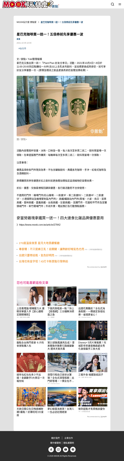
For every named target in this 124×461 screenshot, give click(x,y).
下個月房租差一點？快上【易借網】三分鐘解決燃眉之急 (60, 311)
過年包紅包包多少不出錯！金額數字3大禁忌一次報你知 (31, 377)
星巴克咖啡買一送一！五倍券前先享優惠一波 (62, 22)
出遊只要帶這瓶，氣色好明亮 (36, 255)
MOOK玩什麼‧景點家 (26, 22)
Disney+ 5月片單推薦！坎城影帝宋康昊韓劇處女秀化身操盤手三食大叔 (92, 345)
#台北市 (22, 48)
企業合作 (68, 438)
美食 (18, 39)
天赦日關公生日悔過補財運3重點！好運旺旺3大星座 (30, 412)
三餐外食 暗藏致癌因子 (90, 374)
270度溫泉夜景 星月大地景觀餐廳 (39, 243)
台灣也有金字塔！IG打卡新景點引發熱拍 (43, 261)
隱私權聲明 (68, 443)
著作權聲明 (55, 443)
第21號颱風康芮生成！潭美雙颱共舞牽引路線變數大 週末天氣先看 (60, 345)
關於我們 (55, 438)
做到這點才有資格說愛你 (91, 409)
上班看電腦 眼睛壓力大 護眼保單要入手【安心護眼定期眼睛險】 (30, 311)
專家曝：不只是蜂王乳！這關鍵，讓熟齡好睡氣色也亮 (51, 249)
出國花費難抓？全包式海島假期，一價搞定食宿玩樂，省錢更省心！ (91, 311)
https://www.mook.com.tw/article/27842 (39, 224)
